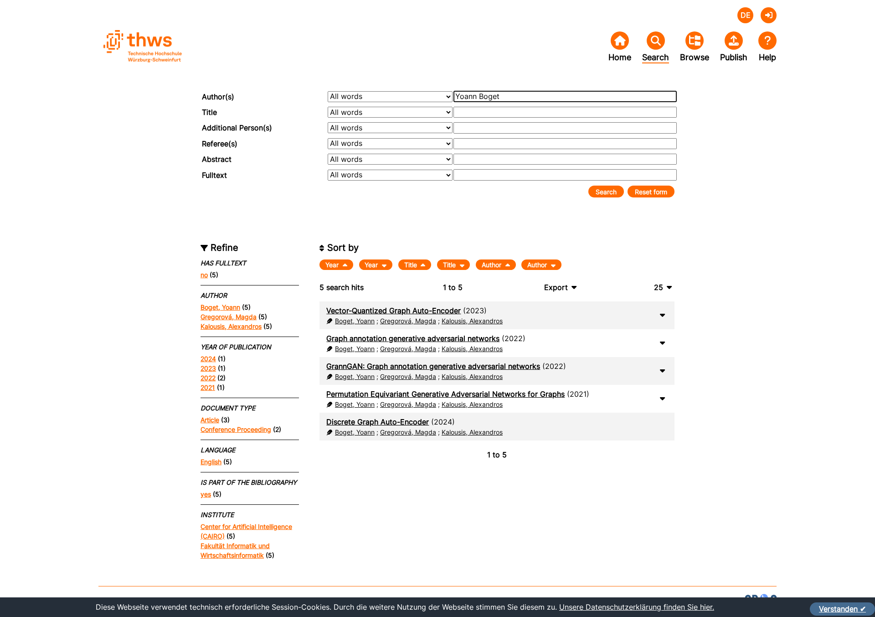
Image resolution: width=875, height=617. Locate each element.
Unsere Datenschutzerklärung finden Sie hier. (636, 607)
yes (206, 494)
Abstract (217, 159)
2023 (208, 368)
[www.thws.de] (166, 54)
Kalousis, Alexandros (231, 326)
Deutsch (745, 15)
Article (210, 420)
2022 (208, 378)
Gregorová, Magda (229, 317)
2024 (208, 359)
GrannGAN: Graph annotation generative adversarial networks (433, 366)
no (204, 275)
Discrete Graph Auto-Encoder (377, 421)
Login (769, 15)
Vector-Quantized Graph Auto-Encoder (393, 310)
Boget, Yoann (220, 307)
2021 (208, 387)
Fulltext (214, 175)
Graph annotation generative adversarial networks (412, 338)
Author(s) (218, 96)
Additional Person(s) (237, 127)
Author (492, 265)
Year (332, 265)
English (211, 462)
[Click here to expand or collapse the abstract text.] (662, 314)
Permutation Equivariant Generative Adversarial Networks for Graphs (445, 394)
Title (209, 112)
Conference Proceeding (236, 429)
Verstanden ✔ (842, 608)
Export (556, 287)
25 (658, 287)
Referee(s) (219, 143)
